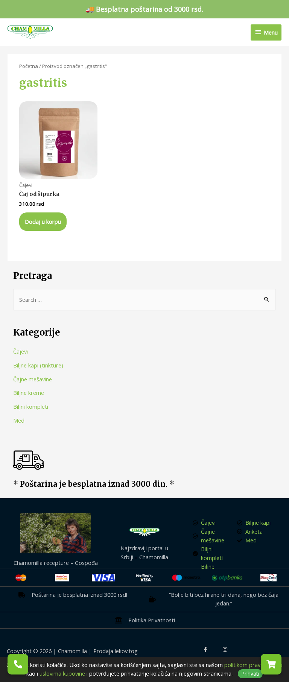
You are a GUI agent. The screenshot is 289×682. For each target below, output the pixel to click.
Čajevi (20, 351)
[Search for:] (144, 299)
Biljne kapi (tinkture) (38, 365)
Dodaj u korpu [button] (43, 221)
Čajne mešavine (32, 379)
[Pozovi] (18, 664)
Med (18, 420)
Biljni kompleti (30, 406)
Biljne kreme (28, 392)
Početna (28, 66)
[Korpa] (271, 664)
